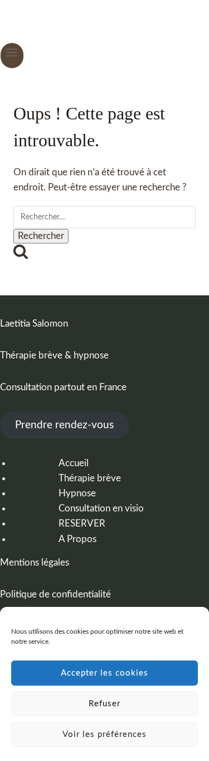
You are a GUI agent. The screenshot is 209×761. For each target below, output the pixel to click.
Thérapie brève (90, 478)
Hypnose (77, 493)
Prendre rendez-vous (64, 425)
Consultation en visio (101, 508)
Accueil (74, 463)
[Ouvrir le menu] (12, 55)
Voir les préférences (104, 734)
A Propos (77, 539)
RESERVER (82, 523)
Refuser (104, 704)
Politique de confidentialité (55, 594)
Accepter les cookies (104, 673)
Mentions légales (34, 562)
